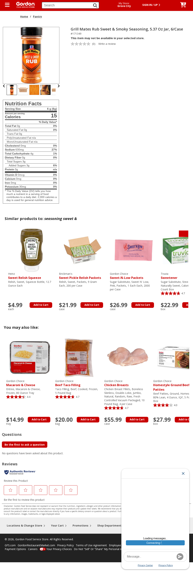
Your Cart (57, 525)
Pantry (37, 16)
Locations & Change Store (24, 525)
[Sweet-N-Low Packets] (133, 250)
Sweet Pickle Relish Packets (80, 276)
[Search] (95, 5)
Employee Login (119, 545)
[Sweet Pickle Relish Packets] (82, 250)
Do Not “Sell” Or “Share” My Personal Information (104, 549)
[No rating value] (81, 43)
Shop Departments (110, 525)
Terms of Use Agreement (91, 545)
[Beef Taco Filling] (78, 357)
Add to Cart (41, 305)
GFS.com (10, 545)
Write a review (107, 44)
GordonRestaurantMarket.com (36, 545)
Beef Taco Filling (67, 383)
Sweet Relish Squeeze (24, 276)
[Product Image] (31, 55)
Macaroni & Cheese (20, 383)
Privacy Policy (65, 545)
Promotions (80, 525)
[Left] (4, 85)
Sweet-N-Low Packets (126, 276)
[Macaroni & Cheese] (29, 357)
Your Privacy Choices (59, 549)
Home (24, 16)
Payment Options (15, 549)
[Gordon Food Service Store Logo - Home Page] (24, 4)
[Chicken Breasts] (127, 357)
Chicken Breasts (116, 383)
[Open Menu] (7, 5)
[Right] (58, 85)
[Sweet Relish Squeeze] (31, 250)
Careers (33, 549)
